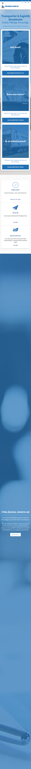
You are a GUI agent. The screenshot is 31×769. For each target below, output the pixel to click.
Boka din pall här (15, 530)
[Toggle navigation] (2, 3)
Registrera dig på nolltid (15, 73)
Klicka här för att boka (16, 120)
